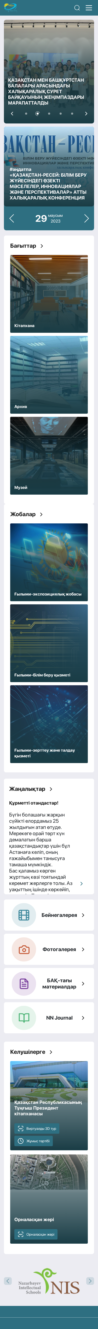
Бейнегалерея (59, 915)
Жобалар (23, 514)
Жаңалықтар (27, 788)
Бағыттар (23, 245)
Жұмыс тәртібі (38, 1141)
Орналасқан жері (40, 1234)
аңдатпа (22, 169)
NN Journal (59, 1018)
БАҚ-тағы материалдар (59, 983)
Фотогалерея (59, 949)
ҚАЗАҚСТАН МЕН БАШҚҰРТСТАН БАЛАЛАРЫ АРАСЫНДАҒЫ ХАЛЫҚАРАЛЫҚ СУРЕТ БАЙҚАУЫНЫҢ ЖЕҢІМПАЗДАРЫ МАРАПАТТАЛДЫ (46, 91)
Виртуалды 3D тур (41, 1128)
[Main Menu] (89, 8)
